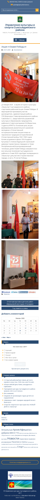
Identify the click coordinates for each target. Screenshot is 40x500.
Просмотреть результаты (20, 369)
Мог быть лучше (11, 357)
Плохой (8, 355)
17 (25, 328)
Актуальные (7, 430)
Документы (18, 435)
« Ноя (3, 337)
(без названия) (9, 393)
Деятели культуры (24, 433)
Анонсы (3, 418)
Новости (7, 294)
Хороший (8, 350)
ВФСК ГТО (14, 433)
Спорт (20, 446)
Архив (16, 429)
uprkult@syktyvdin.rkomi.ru (21, 5)
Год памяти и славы (20, 308)
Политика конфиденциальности (20, 462)
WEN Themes (20, 497)
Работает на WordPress (12, 495)
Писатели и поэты (19, 442)
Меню (22, 40)
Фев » (9, 337)
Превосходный (10, 353)
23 (20, 330)
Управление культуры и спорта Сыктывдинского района (20, 27)
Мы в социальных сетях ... (11, 10)
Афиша (24, 429)
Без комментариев (12, 360)
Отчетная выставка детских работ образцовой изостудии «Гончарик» (20, 303)
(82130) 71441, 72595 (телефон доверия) (21, 2)
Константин (18, 50)
